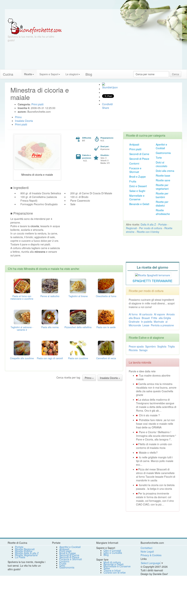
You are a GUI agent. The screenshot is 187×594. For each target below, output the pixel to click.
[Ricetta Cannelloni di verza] (106, 347)
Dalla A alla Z (148, 224)
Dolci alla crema (165, 171)
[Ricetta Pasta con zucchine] (78, 347)
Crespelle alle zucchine (22, 358)
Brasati (146, 318)
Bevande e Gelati (139, 204)
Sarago (143, 350)
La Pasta (20, 557)
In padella (146, 321)
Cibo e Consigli (112, 550)
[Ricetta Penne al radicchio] (50, 285)
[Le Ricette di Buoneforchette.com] (35, 26)
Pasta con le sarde (106, 327)
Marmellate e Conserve (136, 197)
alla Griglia (165, 318)
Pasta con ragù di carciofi (50, 358)
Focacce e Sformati (135, 170)
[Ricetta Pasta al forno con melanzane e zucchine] (22, 285)
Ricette (28, 74)
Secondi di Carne (139, 154)
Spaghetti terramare (152, 280)
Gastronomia (163, 153)
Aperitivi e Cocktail (161, 146)
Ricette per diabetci (162, 203)
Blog (106, 555)
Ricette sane (163, 180)
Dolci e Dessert (138, 186)
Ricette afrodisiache (163, 212)
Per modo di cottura (150, 228)
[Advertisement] (123, 43)
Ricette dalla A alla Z (27, 553)
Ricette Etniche (23, 551)
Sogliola (161, 346)
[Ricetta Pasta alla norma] (50, 316)
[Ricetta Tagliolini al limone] (78, 285)
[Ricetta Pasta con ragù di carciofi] (50, 347)
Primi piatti (135, 149)
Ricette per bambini (162, 195)
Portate (162, 224)
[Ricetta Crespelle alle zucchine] (22, 347)
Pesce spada (136, 346)
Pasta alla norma (50, 327)
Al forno (133, 314)
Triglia (171, 346)
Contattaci (146, 548)
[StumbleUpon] (103, 84)
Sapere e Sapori (48, 74)
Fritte (154, 318)
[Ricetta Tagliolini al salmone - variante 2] (22, 316)
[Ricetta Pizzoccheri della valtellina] (78, 316)
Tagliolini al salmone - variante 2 (22, 328)
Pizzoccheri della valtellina (77, 327)
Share (105, 108)
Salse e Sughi (137, 191)
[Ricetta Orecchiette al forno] (106, 285)
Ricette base (163, 175)
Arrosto (170, 314)
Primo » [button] (89, 378)
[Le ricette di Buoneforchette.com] (93, 13)
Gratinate (134, 321)
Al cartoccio (145, 314)
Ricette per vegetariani (162, 186)
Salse (107, 568)
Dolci (62, 565)
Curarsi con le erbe (115, 572)
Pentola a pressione (162, 325)
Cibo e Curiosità (113, 553)
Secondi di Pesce (139, 159)
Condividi (107, 104)
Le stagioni (72, 74)
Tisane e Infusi (112, 570)
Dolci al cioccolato (161, 164)
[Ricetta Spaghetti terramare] (152, 274)
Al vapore (159, 314)
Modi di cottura (112, 562)
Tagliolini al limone (78, 296)
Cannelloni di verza (106, 358)
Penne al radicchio (49, 296)
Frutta (132, 181)
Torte (159, 157)
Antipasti (134, 144)
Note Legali (147, 551)
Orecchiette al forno (106, 296)
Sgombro (150, 346)
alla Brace (134, 318)
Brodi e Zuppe (137, 176)
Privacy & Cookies (151, 555)
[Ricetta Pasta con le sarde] (106, 316)
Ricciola (133, 350)
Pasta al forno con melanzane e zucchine (21, 297)
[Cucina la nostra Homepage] (18, 72)
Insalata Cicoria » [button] (110, 378)
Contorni (134, 163)
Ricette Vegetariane (26, 555)
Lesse (145, 325)
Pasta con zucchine (78, 358)
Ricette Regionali (25, 549)
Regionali (131, 228)
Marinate (159, 321)
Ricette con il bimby (148, 232)
